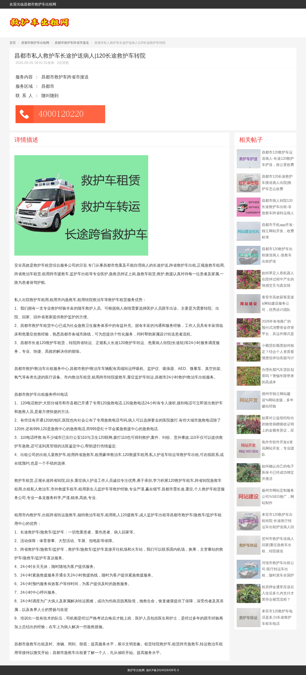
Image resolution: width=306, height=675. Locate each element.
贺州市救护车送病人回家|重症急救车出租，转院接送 (278, 545)
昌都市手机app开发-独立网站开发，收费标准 (278, 231)
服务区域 (24, 86)
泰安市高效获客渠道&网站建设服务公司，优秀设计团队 (278, 303)
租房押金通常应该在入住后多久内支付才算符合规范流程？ (278, 593)
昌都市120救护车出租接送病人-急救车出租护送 (277, 255)
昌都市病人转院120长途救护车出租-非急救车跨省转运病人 (278, 206)
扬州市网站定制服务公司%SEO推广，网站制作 (278, 496)
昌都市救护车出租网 (35, 42)
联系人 (25, 95)
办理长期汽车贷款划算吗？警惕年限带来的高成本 (278, 376)
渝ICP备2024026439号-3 (162, 670)
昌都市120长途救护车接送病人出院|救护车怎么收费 (277, 182)
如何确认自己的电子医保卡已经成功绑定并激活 (278, 472)
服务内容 (24, 77)
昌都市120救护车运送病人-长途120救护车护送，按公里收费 (278, 158)
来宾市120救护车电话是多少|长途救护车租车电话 (277, 617)
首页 (13, 42)
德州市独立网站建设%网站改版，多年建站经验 (278, 400)
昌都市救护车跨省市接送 (72, 42)
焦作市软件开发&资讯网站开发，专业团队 (278, 448)
